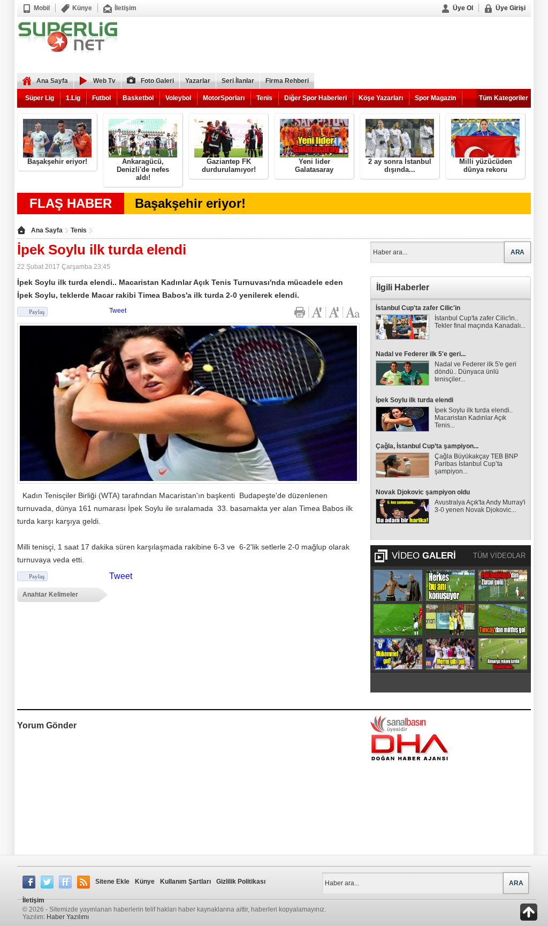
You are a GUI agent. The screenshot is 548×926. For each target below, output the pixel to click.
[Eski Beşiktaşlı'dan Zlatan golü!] (502, 585)
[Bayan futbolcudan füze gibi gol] (450, 654)
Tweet (117, 310)
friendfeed (65, 881)
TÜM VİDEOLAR (499, 556)
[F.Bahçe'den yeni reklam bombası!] (397, 585)
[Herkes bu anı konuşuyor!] (450, 585)
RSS (83, 881)
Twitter (47, 881)
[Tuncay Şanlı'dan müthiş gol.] (502, 619)
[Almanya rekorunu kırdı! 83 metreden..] (502, 654)
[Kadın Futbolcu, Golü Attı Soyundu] (450, 619)
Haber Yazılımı (68, 917)
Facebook (28, 881)
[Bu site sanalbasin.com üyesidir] (398, 723)
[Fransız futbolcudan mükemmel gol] (397, 654)
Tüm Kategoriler (503, 98)
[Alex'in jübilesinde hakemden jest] (397, 619)
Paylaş (36, 311)
